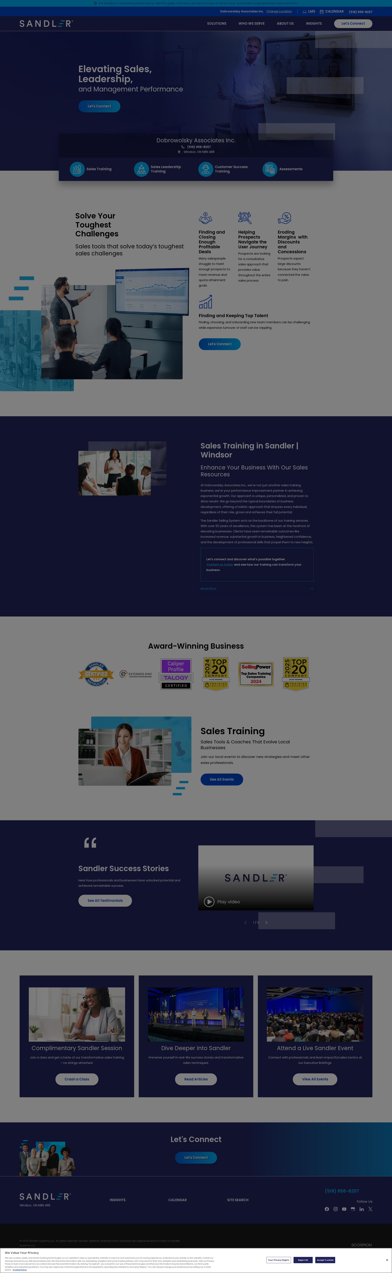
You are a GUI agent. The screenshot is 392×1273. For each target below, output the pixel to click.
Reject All (303, 1260)
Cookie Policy (20, 1269)
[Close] (387, 1260)
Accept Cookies (325, 1260)
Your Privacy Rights (278, 1260)
